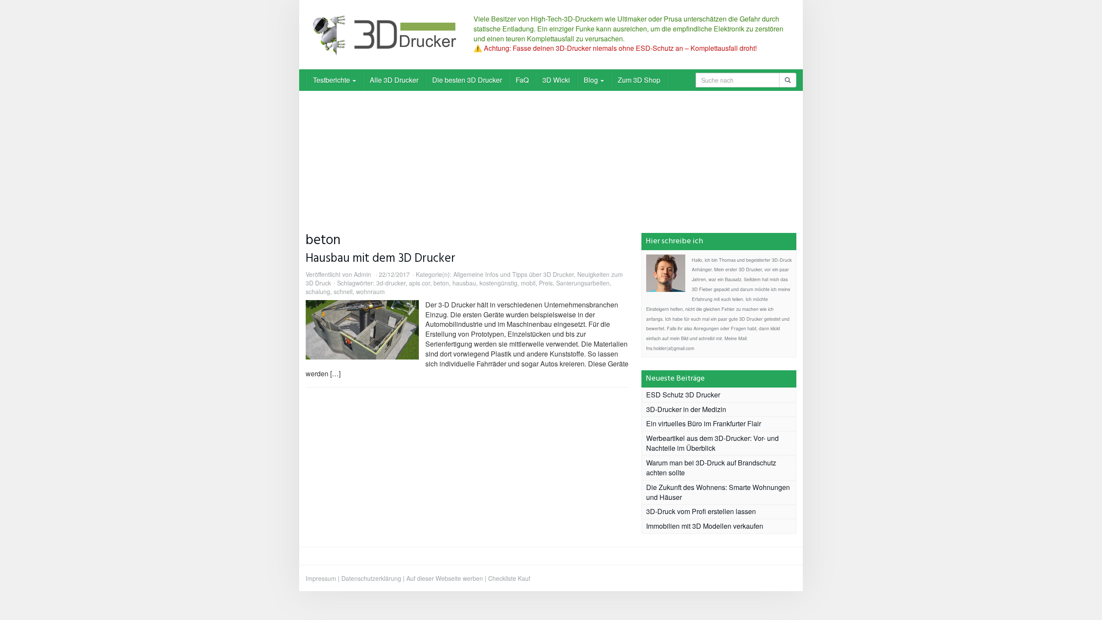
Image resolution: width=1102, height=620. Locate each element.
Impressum (321, 578)
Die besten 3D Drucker (467, 80)
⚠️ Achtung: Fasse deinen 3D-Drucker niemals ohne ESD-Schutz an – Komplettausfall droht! (615, 48)
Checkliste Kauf (509, 578)
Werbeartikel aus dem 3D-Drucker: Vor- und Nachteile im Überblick (712, 443)
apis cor (419, 283)
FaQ (522, 80)
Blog (592, 80)
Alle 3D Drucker (394, 80)
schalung (318, 291)
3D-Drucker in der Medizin (686, 409)
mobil (528, 283)
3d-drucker (391, 283)
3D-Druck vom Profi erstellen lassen (701, 511)
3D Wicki (556, 80)
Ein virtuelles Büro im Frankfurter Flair (703, 423)
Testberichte (332, 80)
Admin (362, 274)
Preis (546, 283)
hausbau (464, 283)
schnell (343, 291)
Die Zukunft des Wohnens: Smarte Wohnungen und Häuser (718, 492)
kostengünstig (498, 283)
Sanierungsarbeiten (583, 283)
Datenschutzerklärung (371, 578)
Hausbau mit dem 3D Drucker (380, 258)
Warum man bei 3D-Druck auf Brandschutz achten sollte (711, 467)
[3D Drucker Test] (383, 34)
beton (441, 283)
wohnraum (370, 291)
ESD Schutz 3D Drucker (683, 395)
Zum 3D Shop (639, 80)
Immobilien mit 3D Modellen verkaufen (704, 526)
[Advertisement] (551, 155)
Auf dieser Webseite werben (444, 578)
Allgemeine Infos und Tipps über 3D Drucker (513, 274)
